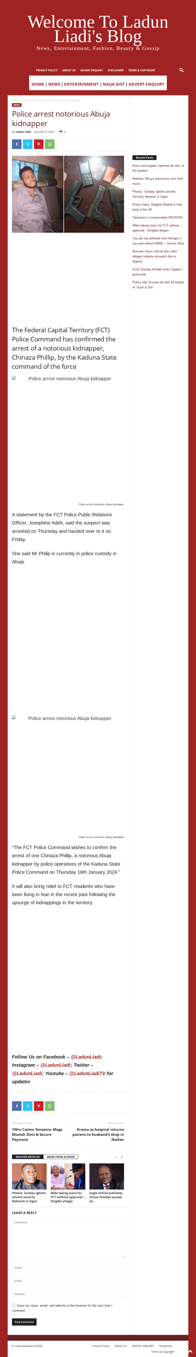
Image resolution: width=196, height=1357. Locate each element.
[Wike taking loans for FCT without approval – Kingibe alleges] (68, 1176)
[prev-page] (116, 1157)
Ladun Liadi (23, 131)
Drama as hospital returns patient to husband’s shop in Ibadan (98, 1134)
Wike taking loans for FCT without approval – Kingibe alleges (68, 1197)
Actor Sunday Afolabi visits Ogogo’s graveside (157, 272)
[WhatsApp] (49, 144)
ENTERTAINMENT (81, 84)
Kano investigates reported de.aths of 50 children (158, 168)
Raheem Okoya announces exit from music (157, 181)
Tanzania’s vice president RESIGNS (157, 217)
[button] (181, 70)
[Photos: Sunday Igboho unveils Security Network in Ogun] (29, 1176)
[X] (28, 144)
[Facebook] (17, 144)
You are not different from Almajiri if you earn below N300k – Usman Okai (158, 241)
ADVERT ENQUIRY (91, 70)
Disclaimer (116, 70)
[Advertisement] (68, 245)
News (26, 100)
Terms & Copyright (141, 70)
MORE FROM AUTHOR (61, 1157)
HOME (38, 84)
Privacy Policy (47, 70)
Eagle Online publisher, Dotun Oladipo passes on (106, 1197)
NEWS (54, 84)
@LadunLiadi (86, 1056)
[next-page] (121, 1157)
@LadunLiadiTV (87, 1073)
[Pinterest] (39, 144)
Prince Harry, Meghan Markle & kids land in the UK (157, 207)
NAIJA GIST (114, 84)
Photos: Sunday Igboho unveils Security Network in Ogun (29, 1197)
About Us (69, 70)
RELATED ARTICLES (28, 1157)
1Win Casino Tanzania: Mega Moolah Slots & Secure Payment (37, 1134)
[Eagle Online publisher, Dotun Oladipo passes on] (106, 1176)
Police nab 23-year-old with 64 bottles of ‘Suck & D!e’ (158, 284)
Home (15, 100)
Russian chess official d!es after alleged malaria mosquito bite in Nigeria (154, 256)
